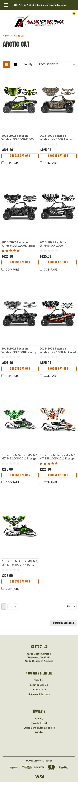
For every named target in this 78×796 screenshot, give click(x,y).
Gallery (39, 718)
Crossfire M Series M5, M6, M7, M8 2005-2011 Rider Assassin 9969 (19, 563)
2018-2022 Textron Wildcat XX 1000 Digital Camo (18, 243)
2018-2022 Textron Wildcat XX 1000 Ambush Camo (57, 137)
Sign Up (44, 684)
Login (33, 684)
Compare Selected (63, 623)
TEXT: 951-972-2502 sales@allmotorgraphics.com (39, 4)
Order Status (39, 689)
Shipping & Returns (39, 693)
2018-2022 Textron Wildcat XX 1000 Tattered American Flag (58, 350)
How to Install (39, 723)
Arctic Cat (19, 36)
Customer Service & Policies (39, 727)
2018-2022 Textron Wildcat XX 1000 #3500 (17, 137)
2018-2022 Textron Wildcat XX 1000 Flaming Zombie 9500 (18, 350)
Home (6, 36)
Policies (39, 732)
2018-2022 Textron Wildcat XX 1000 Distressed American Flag (57, 243)
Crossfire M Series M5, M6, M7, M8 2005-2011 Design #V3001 (58, 456)
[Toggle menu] (5, 7)
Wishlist (39, 680)
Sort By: (28, 64)
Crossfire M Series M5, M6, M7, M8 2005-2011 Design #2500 (19, 456)
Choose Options (20, 156)
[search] (58, 15)
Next (70, 606)
